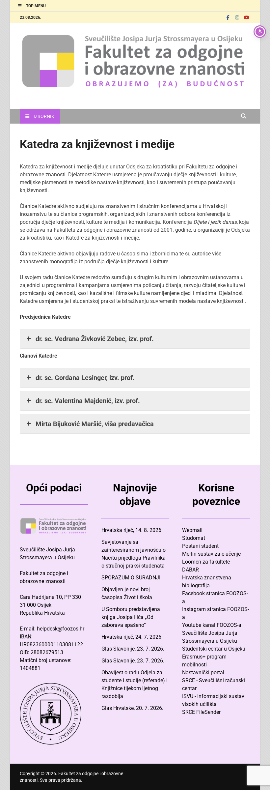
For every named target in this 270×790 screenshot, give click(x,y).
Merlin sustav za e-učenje (211, 554)
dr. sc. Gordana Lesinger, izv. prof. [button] (85, 378)
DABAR (190, 570)
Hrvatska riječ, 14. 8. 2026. (132, 530)
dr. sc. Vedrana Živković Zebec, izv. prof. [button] (95, 339)
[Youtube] (246, 17)
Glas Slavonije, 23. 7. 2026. (132, 649)
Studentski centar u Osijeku (213, 649)
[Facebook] (228, 17)
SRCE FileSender (201, 712)
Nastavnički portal (203, 672)
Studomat (193, 538)
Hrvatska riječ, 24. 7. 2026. (132, 637)
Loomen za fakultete (206, 562)
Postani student (200, 546)
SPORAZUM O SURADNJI (130, 577)
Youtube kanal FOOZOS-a (211, 625)
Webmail (192, 530)
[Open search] (244, 116)
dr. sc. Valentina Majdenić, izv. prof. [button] (88, 401)
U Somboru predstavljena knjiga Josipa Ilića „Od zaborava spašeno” (130, 617)
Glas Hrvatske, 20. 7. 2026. (132, 708)
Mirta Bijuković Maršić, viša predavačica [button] (95, 424)
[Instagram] (237, 17)
